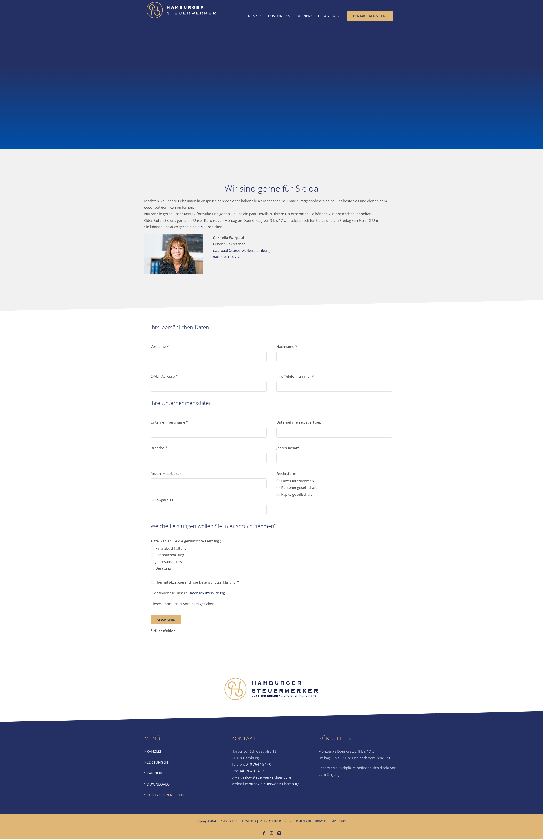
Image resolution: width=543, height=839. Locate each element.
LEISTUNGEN (157, 762)
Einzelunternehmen (297, 480)
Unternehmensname (169, 422)
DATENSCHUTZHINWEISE (312, 821)
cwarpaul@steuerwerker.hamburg (241, 250)
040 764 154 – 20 (227, 257)
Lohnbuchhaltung (169, 554)
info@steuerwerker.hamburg (267, 777)
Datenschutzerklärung (206, 593)
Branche (159, 447)
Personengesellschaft (299, 487)
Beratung (163, 568)
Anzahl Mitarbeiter (166, 473)
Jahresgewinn (162, 499)
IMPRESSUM (338, 821)
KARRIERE (155, 773)
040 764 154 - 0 (258, 764)
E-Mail (202, 226)
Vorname (160, 346)
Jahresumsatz (287, 447)
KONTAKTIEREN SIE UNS (166, 795)
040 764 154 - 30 (253, 770)
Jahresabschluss (168, 561)
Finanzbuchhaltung (170, 548)
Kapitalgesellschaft (296, 494)
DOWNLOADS (158, 784)
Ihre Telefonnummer (295, 376)
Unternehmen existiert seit (298, 422)
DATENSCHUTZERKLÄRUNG (276, 821)
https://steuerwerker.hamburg (274, 783)
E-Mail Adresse (164, 376)
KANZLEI (154, 751)
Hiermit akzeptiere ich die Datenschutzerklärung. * (197, 582)
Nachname (286, 346)
